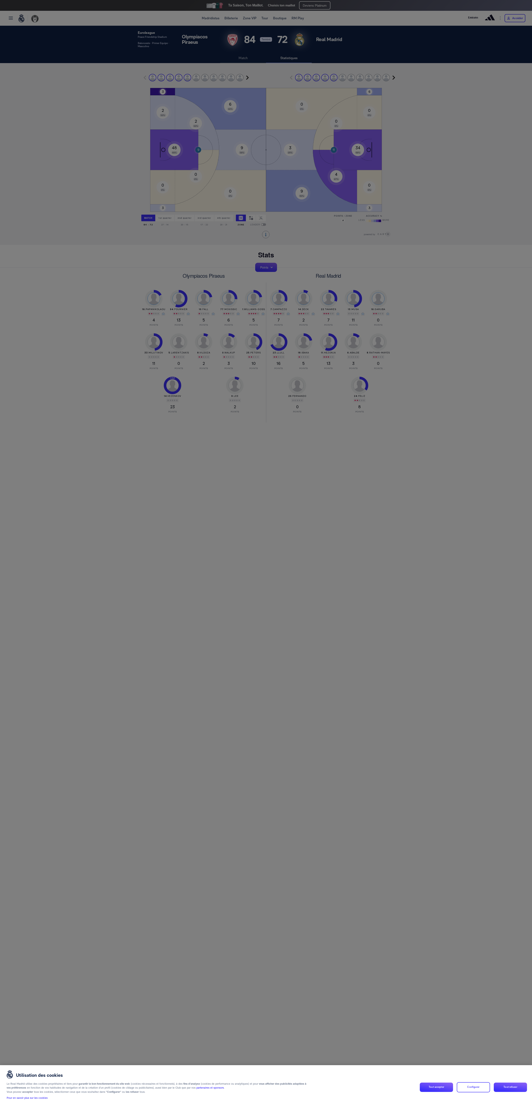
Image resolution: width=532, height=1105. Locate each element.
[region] (266, 1085)
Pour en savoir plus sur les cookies (27, 1098)
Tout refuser (510, 1087)
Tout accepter (436, 1087)
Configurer (473, 1087)
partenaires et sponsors (210, 1087)
